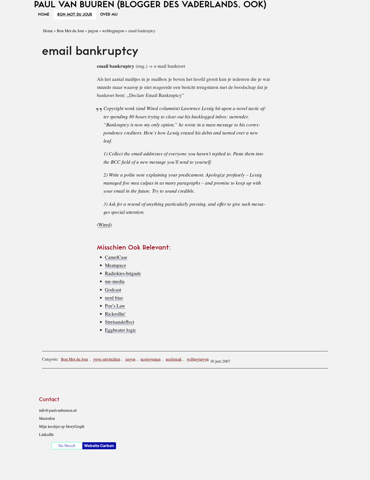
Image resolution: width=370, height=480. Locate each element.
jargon (93, 30)
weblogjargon (113, 30)
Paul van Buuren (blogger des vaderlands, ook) (150, 4)
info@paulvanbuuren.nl (58, 410)
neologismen (150, 359)
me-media (115, 281)
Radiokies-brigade (123, 273)
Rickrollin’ (115, 314)
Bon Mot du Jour (70, 30)
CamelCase (116, 257)
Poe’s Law (115, 305)
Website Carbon (99, 445)
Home (48, 30)
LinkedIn (46, 434)
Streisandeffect (119, 322)
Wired (104, 224)
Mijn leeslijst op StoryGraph (61, 426)
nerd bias (114, 297)
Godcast (113, 289)
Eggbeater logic (120, 330)
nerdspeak (174, 359)
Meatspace (115, 265)
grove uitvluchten (106, 359)
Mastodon (47, 418)
